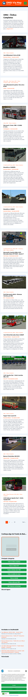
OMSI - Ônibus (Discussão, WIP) (9, 494)
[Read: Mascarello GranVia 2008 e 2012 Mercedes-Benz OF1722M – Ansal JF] (14, 238)
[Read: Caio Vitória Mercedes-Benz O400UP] (14, 322)
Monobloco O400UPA (9, 167)
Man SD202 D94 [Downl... (11, 541)
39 (14, 522)
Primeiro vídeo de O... (9, 551)
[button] (26, 671)
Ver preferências (14, 692)
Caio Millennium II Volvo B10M (11, 55)
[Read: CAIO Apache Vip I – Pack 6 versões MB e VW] (14, 362)
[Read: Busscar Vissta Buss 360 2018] (14, 443)
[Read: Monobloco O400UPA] (14, 154)
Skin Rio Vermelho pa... (9, 549)
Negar (14, 688)
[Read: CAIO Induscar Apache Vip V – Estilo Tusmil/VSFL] (14, 484)
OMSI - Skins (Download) (13, 82)
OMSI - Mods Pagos (10, 81)
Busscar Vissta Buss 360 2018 (11, 456)
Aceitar (14, 685)
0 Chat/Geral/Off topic (7, 165)
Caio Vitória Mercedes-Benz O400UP (13, 335)
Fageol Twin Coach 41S (9, 415)
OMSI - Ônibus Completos (8, 52)
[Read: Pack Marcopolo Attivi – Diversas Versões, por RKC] (14, 281)
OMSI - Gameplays (19, 248)
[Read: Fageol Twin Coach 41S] (14, 403)
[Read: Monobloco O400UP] (14, 196)
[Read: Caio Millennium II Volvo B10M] (14, 42)
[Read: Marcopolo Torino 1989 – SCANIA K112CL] (14, 112)
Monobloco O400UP (9, 209)
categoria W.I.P (9, 28)
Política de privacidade (14, 695)
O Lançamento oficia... (11, 545)
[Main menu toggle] (25, 3)
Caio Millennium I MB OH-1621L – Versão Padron (12, 632)
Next (24, 522)
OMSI (4, 81)
